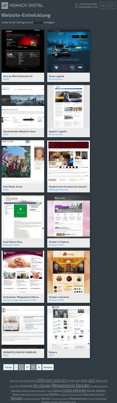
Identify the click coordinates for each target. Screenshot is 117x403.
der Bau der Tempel (76, 395)
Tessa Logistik (56, 76)
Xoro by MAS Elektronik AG (17, 76)
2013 (33, 380)
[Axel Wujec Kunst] (23, 182)
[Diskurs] (68, 348)
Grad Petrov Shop (12, 241)
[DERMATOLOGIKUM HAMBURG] (23, 348)
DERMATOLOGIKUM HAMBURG (20, 352)
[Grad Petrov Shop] (23, 237)
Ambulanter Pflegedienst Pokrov (21, 296)
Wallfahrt (101, 390)
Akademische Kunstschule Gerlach (68, 186)
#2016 (16, 245)
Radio (22, 394)
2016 (56, 380)
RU (103, 5)
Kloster (91, 390)
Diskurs (53, 352)
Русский (38, 22)
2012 (27, 380)
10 (27, 367)
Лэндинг (46, 398)
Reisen (16, 394)
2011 (22, 381)
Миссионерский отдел (60, 399)
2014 (41, 380)
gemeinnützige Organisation (33, 391)
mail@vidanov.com (88, 7)
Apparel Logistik (58, 131)
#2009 (6, 79)
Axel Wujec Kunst (12, 186)
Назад (8, 367)
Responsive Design (71, 385)
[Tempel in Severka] (68, 293)
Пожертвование (64, 402)
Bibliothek (15, 391)
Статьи (73, 402)
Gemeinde (26, 386)
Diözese (58, 390)
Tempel (16, 398)
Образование (77, 398)
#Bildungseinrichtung (58, 189)
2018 (71, 380)
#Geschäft (7, 245)
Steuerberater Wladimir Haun (19, 131)
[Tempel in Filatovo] (68, 237)
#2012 (33, 300)
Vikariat (50, 391)
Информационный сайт (31, 399)
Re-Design (42, 385)
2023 (104, 380)
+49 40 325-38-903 (88, 4)
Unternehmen (74, 390)
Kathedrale (64, 395)
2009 (12, 381)
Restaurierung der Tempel (37, 394)
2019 (77, 380)
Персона (54, 402)
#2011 (5, 134)
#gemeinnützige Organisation (16, 300)
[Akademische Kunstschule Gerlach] (68, 182)
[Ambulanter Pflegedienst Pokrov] (23, 293)
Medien (54, 394)
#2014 (6, 189)
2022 (99, 380)
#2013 (51, 355)
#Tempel (53, 245)
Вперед (48, 367)
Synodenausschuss (99, 386)
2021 (91, 380)
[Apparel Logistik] (68, 127)
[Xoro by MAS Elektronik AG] (23, 72)
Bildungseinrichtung (94, 394)
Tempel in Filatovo (59, 241)
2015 (49, 380)
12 (39, 367)
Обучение (90, 399)
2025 (16, 386)
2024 (12, 386)
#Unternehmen (56, 79)
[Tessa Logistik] (68, 72)
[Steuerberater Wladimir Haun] (23, 127)
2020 (84, 380)
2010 (17, 381)
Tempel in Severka (59, 296)
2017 (64, 380)
